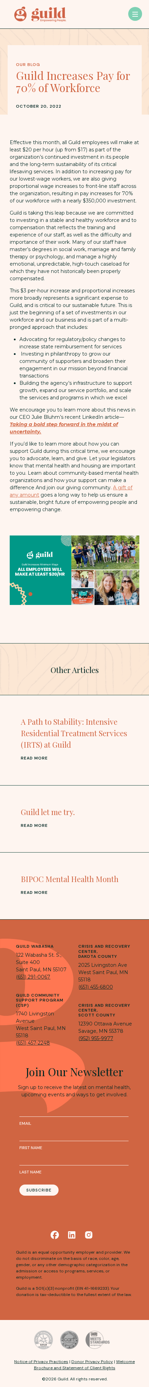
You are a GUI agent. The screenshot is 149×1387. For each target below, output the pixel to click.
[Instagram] (89, 1235)
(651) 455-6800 (95, 987)
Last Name (30, 1172)
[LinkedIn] (72, 1235)
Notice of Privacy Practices (41, 1361)
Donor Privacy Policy (92, 1361)
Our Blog (28, 64)
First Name (30, 1148)
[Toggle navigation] (135, 14)
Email (25, 1123)
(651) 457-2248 (33, 1043)
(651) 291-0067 (33, 977)
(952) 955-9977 (95, 1038)
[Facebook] (55, 1235)
